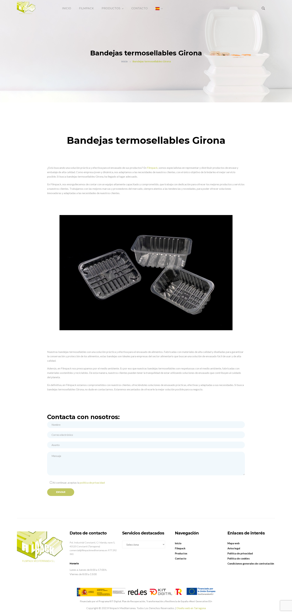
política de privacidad (92, 482)
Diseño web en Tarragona (191, 608)
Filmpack (152, 167)
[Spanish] (159, 8)
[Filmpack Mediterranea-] (26, 8)
